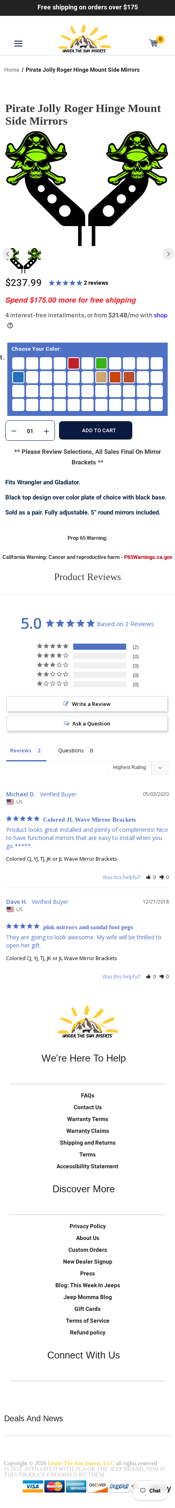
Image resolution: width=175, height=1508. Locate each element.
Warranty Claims (87, 1131)
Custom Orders (87, 1249)
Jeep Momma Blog (87, 1297)
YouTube (50, 1393)
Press (87, 1273)
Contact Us (88, 1107)
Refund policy (87, 1332)
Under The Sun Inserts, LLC (81, 1463)
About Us (87, 1238)
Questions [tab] (71, 750)
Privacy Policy (88, 1226)
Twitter (16, 1393)
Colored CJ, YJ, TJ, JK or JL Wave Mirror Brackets (61, 858)
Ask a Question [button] (91, 723)
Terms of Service (87, 1320)
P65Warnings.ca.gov (148, 557)
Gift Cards (87, 1309)
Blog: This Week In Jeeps (87, 1285)
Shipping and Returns (88, 1142)
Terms (87, 1154)
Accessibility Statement (87, 1166)
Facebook (33, 1393)
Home (12, 69)
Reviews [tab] (20, 750)
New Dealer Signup (87, 1261)
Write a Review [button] (91, 704)
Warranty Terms (87, 1119)
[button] (150, 877)
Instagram (67, 1393)
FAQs (87, 1095)
